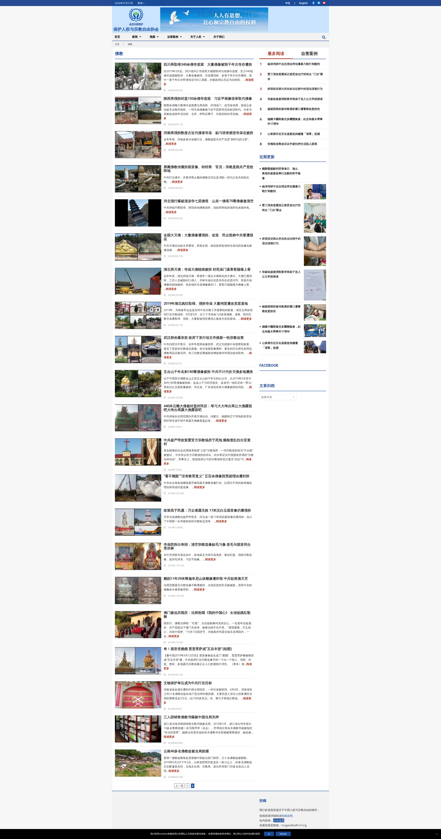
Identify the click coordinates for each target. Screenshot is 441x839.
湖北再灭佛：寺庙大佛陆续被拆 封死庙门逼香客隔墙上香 (207, 269)
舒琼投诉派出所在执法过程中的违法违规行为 (295, 89)
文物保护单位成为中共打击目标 (188, 683)
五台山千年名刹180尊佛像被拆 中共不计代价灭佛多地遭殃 (208, 372)
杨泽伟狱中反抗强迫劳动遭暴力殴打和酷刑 (294, 64)
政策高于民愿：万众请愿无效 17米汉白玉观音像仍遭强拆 (207, 510)
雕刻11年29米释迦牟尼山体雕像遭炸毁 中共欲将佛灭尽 (206, 579)
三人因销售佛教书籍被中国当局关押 (191, 717)
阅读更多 (171, 144)
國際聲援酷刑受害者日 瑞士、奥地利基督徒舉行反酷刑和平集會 (281, 173)
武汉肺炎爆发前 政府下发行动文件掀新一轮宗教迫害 (204, 338)
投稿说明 (287, 816)
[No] (436, 834)
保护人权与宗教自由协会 (136, 29)
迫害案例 (309, 53)
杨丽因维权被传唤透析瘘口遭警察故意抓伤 (294, 109)
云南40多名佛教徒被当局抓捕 (186, 751)
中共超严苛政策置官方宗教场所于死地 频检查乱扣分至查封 (207, 442)
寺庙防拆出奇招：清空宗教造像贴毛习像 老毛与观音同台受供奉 (207, 546)
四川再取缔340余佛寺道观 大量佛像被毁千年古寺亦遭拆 (208, 64)
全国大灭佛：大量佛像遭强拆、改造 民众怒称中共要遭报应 (208, 237)
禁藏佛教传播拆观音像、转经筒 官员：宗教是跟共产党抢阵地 (208, 169)
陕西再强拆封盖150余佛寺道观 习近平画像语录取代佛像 (208, 98)
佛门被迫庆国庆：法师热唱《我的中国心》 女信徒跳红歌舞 (207, 615)
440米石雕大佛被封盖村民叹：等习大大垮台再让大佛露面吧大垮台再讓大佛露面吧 (208, 408)
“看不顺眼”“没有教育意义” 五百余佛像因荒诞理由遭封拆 (206, 476)
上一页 (179, 786)
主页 (117, 44)
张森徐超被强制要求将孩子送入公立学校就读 (295, 99)
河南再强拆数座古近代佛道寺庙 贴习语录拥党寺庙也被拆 (208, 133)
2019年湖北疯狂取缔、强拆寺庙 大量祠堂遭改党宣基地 (206, 303)
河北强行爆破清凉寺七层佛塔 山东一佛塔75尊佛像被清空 (209, 201)
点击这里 (278, 820)
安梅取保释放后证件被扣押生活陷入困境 (292, 144)
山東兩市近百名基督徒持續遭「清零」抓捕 (294, 134)
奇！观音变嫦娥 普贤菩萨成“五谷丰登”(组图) (198, 649)
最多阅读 (276, 53)
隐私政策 (283, 834)
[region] (214, 19)
